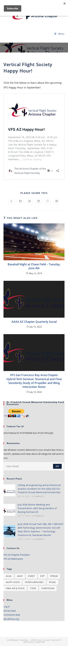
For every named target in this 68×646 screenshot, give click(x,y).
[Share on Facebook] (20, 201)
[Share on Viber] (47, 201)
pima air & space (15, 588)
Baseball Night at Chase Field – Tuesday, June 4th (34, 266)
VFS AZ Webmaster (13, 558)
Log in (6, 606)
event (31, 576)
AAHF (20, 576)
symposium (47, 588)
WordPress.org (11, 619)
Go (57, 466)
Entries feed (9, 610)
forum (54, 576)
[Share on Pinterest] (29, 201)
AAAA (9, 576)
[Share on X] (11, 201)
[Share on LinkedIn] (38, 201)
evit (42, 576)
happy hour (13, 582)
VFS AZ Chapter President (16, 554)
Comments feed (11, 614)
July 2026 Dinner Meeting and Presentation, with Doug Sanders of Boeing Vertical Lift (37, 508)
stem (33, 588)
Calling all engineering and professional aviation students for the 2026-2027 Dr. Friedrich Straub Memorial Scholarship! (39, 488)
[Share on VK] (56, 201)
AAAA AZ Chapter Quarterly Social (34, 322)
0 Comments (38, 496)
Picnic (52, 582)
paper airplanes (34, 582)
